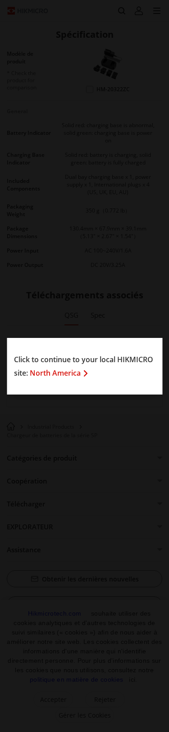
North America (55, 373)
